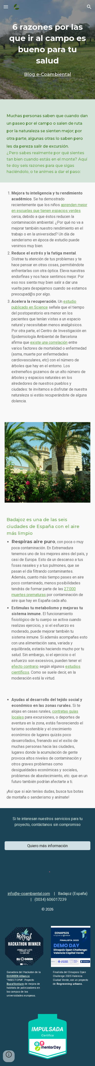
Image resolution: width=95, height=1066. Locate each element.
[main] (47, 50)
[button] (6, 6)
